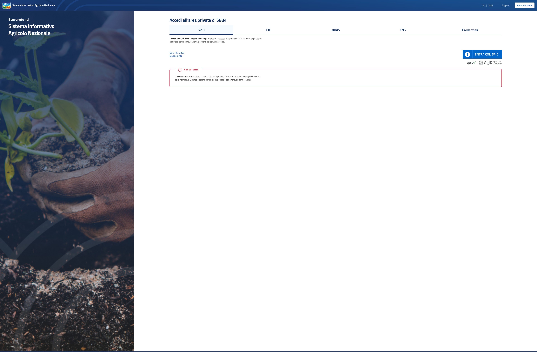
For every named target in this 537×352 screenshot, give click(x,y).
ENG (491, 5)
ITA (483, 5)
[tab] (201, 30)
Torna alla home (524, 5)
